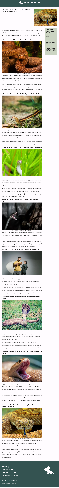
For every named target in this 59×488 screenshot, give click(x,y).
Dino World (32, 2)
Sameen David (47, 36)
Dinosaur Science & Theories (34, 5)
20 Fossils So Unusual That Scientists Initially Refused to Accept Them (51, 49)
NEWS (12, 5)
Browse (45, 5)
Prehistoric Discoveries (21, 5)
